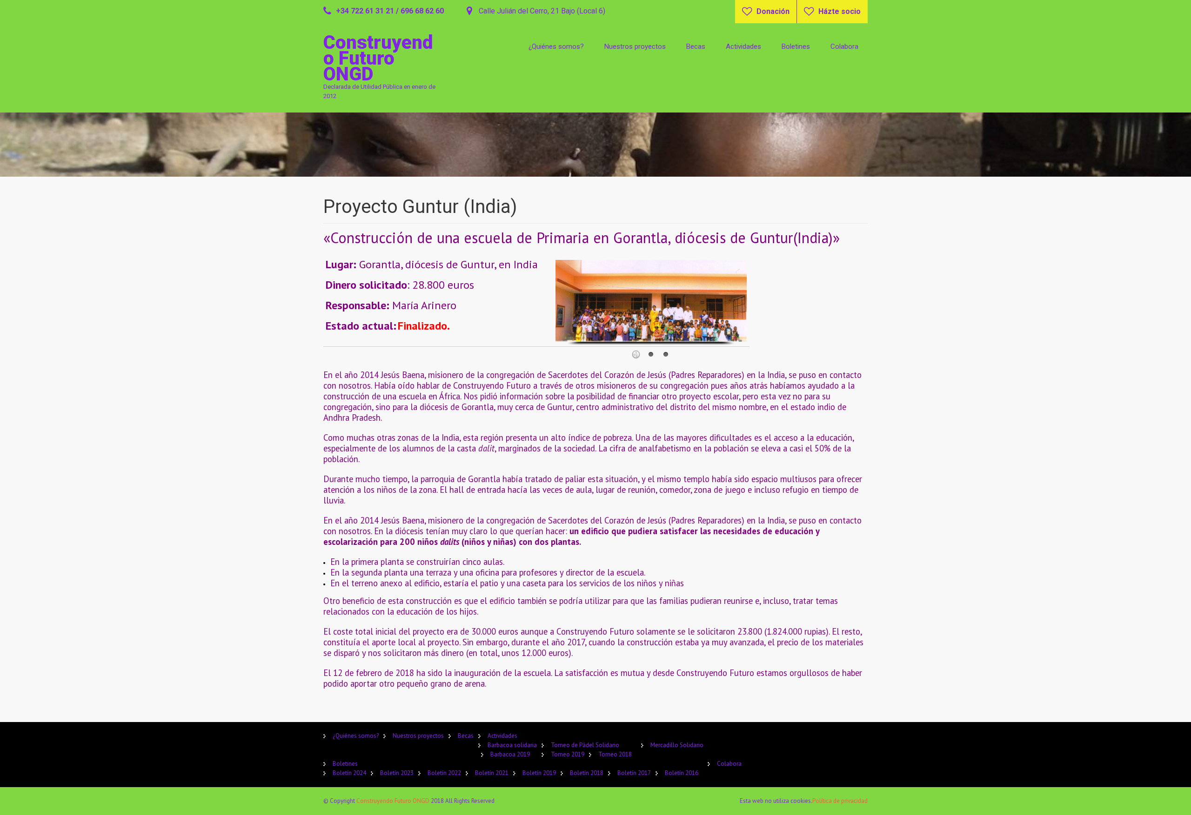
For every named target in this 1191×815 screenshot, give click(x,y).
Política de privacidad (840, 801)
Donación (773, 11)
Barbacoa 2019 (510, 754)
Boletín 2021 (492, 773)
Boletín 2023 (397, 773)
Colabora (844, 46)
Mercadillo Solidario (676, 745)
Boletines (796, 46)
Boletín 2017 (634, 773)
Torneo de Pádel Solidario (585, 745)
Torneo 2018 (615, 754)
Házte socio (839, 11)
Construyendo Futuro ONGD (393, 801)
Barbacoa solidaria (512, 745)
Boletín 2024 (349, 773)
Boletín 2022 (444, 773)
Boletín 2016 (681, 773)
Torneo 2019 (567, 754)
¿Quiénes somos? (556, 46)
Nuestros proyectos (635, 46)
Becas (695, 46)
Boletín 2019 (539, 773)
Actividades (743, 46)
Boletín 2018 (586, 773)
